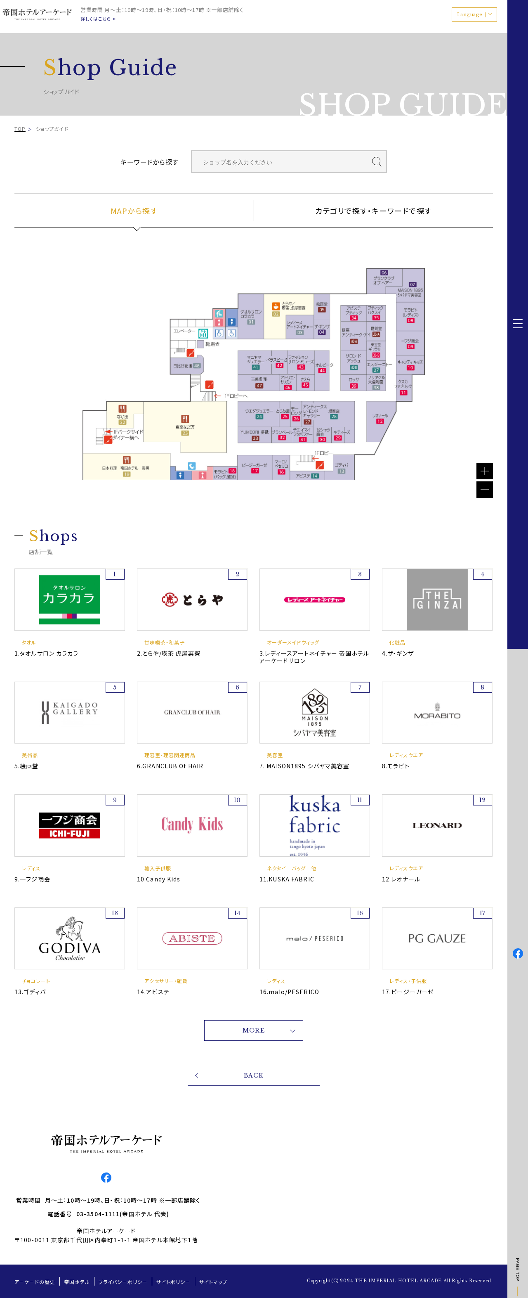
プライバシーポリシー (123, 1281)
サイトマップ (213, 1281)
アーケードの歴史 (34, 1281)
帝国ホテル (77, 1281)
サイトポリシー (173, 1281)
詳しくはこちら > (98, 19)
